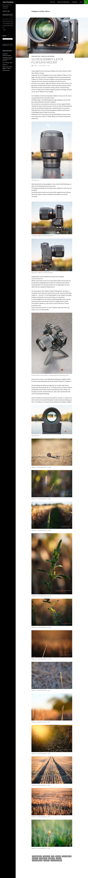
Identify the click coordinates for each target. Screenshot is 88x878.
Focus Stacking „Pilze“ (8, 62)
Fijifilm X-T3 (47, 856)
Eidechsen (5, 64)
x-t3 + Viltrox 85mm (56, 860)
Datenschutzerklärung (63, 2)
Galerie (35, 65)
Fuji (53, 856)
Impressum (74, 2)
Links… (81, 2)
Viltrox (59, 858)
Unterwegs (50, 56)
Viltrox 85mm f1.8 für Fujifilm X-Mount (47, 61)
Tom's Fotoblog (8, 2)
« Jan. (4, 29)
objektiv (35, 858)
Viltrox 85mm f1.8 (37, 860)
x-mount (46, 860)
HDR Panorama (6, 70)
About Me (52, 2)
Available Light (36, 56)
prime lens (51, 858)
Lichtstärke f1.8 (67, 856)
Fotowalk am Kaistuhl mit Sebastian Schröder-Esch (7, 59)
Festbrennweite (37, 856)
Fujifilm (58, 856)
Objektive (44, 56)
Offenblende (43, 858)
